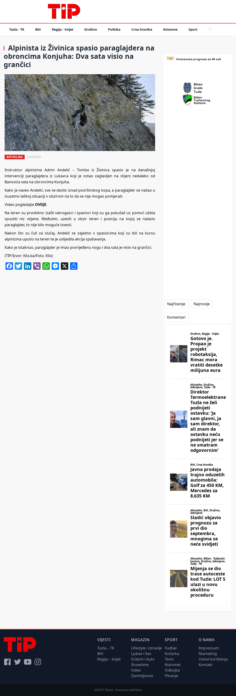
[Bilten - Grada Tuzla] (198, 88)
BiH (38, 29)
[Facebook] (7, 662)
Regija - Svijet (62, 29)
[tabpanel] (198, 466)
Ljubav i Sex (141, 653)
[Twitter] (17, 662)
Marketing (208, 653)
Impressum (209, 648)
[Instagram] (37, 662)
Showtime (140, 664)
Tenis (169, 659)
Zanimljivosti (142, 675)
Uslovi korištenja (213, 659)
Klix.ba (29, 255)
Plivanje (171, 675)
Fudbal (171, 648)
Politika (114, 29)
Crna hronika (141, 29)
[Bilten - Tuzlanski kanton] (198, 100)
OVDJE (40, 204)
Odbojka (172, 670)
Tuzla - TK (16, 29)
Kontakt (205, 664)
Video (136, 670)
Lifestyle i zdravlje (146, 648)
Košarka (172, 653)
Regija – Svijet (109, 659)
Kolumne (170, 29)
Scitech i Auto (143, 659)
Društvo (90, 29)
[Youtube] (27, 662)
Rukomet (173, 664)
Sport (193, 29)
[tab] (176, 304)
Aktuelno (14, 157)
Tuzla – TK (105, 648)
